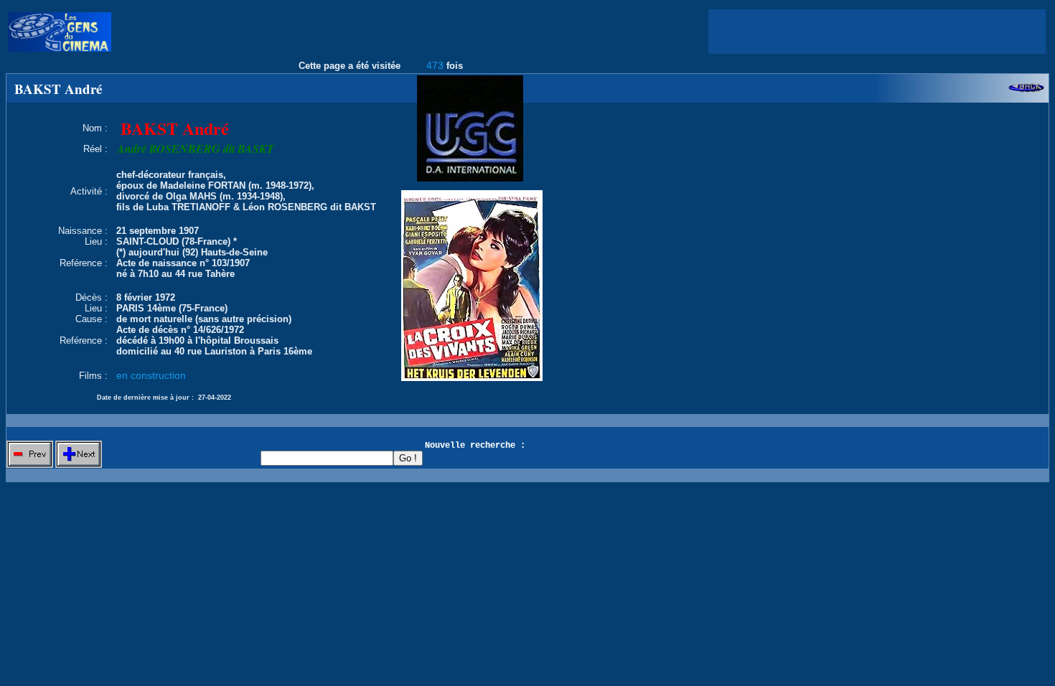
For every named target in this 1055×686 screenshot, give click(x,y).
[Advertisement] (877, 31)
